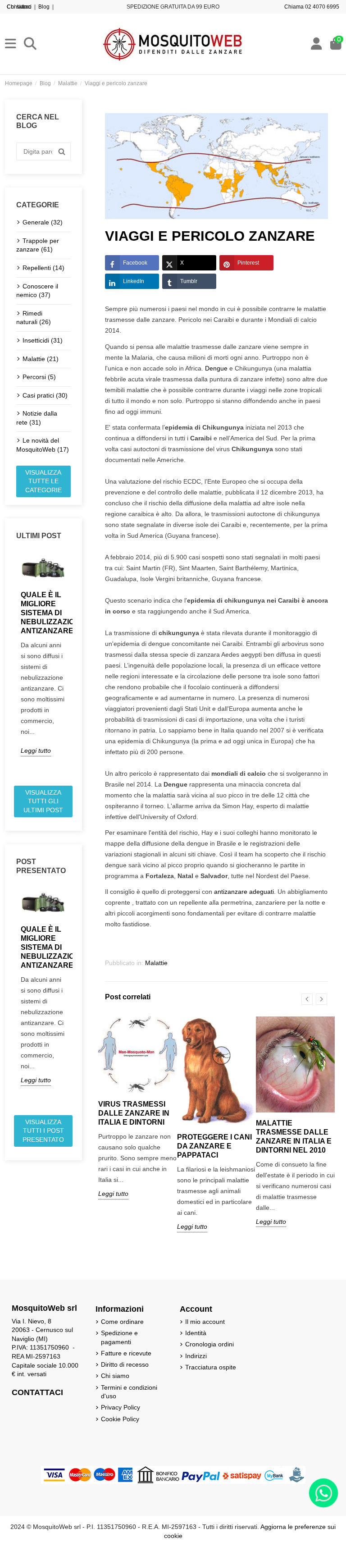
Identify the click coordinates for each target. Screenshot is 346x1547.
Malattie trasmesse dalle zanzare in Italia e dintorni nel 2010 (294, 1136)
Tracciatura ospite (210, 1367)
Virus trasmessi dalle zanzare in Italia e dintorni (133, 1113)
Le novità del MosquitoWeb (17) (42, 445)
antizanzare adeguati (244, 891)
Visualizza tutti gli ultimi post (43, 801)
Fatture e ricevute (126, 1353)
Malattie (156, 962)
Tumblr (188, 281)
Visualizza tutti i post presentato (43, 1130)
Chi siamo (115, 1375)
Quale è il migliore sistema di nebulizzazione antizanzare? (43, 613)
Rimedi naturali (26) (33, 318)
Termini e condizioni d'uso (129, 1392)
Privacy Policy (120, 1407)
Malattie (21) (41, 358)
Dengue (216, 368)
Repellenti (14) (43, 267)
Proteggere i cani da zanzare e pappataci (214, 1146)
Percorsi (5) (39, 376)
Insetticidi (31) (43, 340)
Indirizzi (196, 1355)
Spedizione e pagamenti (119, 1337)
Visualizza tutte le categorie (43, 481)
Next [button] (76, 665)
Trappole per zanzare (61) (37, 245)
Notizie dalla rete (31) (36, 418)
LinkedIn (133, 281)
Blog (44, 7)
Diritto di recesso (125, 1364)
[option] (43, 654)
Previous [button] (11, 665)
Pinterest (248, 263)
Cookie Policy (120, 1419)
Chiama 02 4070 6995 (311, 7)
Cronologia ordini (209, 1344)
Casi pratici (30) (45, 395)
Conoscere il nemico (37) (37, 291)
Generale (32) (43, 222)
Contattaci (19, 7)
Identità (195, 1332)
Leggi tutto (36, 750)
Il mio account (205, 1321)
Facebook (135, 263)
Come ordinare (122, 1321)
